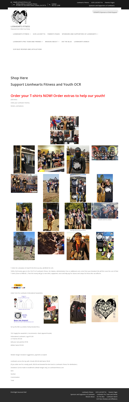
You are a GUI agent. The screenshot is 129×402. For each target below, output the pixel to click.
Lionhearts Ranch (81, 41)
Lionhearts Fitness (83, 2)
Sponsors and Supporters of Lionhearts (102, 5)
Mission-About (51, 41)
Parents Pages (110, 2)
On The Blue (67, 41)
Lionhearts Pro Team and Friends (27, 41)
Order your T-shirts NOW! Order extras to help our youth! (58, 95)
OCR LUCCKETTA (97, 2)
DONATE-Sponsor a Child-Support (105, 12)
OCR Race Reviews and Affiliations (27, 49)
